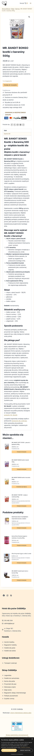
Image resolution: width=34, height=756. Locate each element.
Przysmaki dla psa (10, 684)
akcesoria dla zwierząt (19, 421)
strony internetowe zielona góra (20, 713)
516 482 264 (8, 620)
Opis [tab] (5, 130)
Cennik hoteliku (9, 642)
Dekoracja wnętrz (10, 687)
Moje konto (8, 690)
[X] (14, 124)
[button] (29, 16)
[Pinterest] (20, 124)
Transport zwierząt (10, 663)
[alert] (17, 746)
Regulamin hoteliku (10, 645)
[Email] (17, 124)
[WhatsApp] (23, 124)
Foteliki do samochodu (11, 678)
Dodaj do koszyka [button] (21, 451)
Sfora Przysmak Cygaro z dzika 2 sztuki (21, 553)
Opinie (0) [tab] (7, 134)
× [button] (32, 739)
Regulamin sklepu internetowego (15, 693)
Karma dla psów (9, 681)
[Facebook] (12, 124)
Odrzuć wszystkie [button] (25, 750)
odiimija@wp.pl (9, 623)
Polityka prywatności (11, 696)
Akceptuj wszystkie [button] (9, 750)
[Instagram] (7, 595)
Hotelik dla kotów (10, 651)
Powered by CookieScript (17, 754)
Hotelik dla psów (9, 648)
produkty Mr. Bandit (10, 415)
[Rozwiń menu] (30, 3)
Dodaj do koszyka (10, 85)
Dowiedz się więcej (22, 486)
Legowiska (7, 675)
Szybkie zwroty (9, 698)
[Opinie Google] (11, 595)
